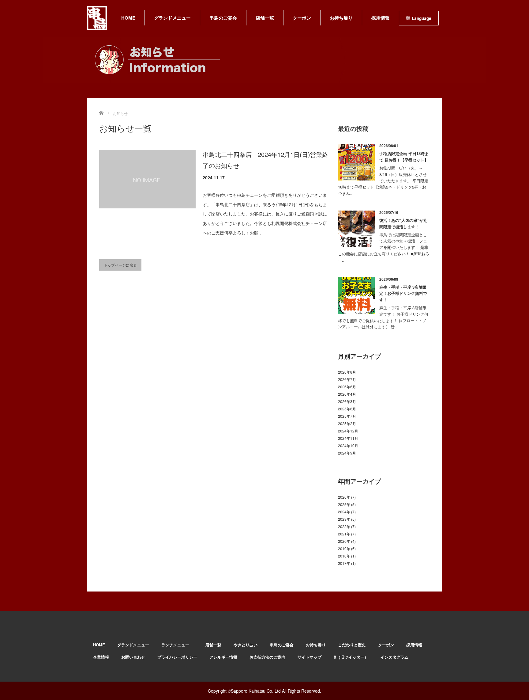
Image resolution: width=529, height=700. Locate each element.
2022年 (344, 526)
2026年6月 (347, 386)
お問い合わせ (133, 657)
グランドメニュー (172, 17)
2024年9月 (347, 452)
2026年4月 (347, 394)
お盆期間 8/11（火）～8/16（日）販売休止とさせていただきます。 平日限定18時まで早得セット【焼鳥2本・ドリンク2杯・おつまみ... (383, 180)
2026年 (344, 497)
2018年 (344, 555)
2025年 (344, 504)
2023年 (344, 519)
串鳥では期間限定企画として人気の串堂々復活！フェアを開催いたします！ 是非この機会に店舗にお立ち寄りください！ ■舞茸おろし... (383, 247)
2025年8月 (347, 408)
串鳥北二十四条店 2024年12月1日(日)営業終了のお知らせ (265, 160)
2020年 (344, 541)
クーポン (302, 17)
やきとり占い (245, 645)
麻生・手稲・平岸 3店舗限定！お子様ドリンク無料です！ (403, 293)
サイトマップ (309, 657)
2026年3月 (347, 401)
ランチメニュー (177, 645)
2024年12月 (348, 430)
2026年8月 (347, 372)
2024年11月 (348, 438)
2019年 (344, 548)
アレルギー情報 (223, 657)
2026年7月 (347, 379)
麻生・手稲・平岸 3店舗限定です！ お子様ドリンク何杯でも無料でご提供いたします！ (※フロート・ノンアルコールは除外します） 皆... (383, 317)
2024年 (344, 511)
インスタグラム (394, 657)
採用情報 (380, 17)
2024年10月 (348, 445)
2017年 (344, 563)
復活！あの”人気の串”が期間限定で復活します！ (403, 223)
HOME (128, 17)
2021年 (344, 533)
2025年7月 (347, 416)
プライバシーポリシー (177, 657)
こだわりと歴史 (352, 645)
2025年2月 (347, 423)
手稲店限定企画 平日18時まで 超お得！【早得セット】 (404, 156)
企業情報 (101, 657)
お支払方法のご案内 (267, 657)
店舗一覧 (265, 17)
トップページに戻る (120, 265)
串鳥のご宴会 (223, 17)
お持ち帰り (341, 17)
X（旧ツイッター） (351, 657)
